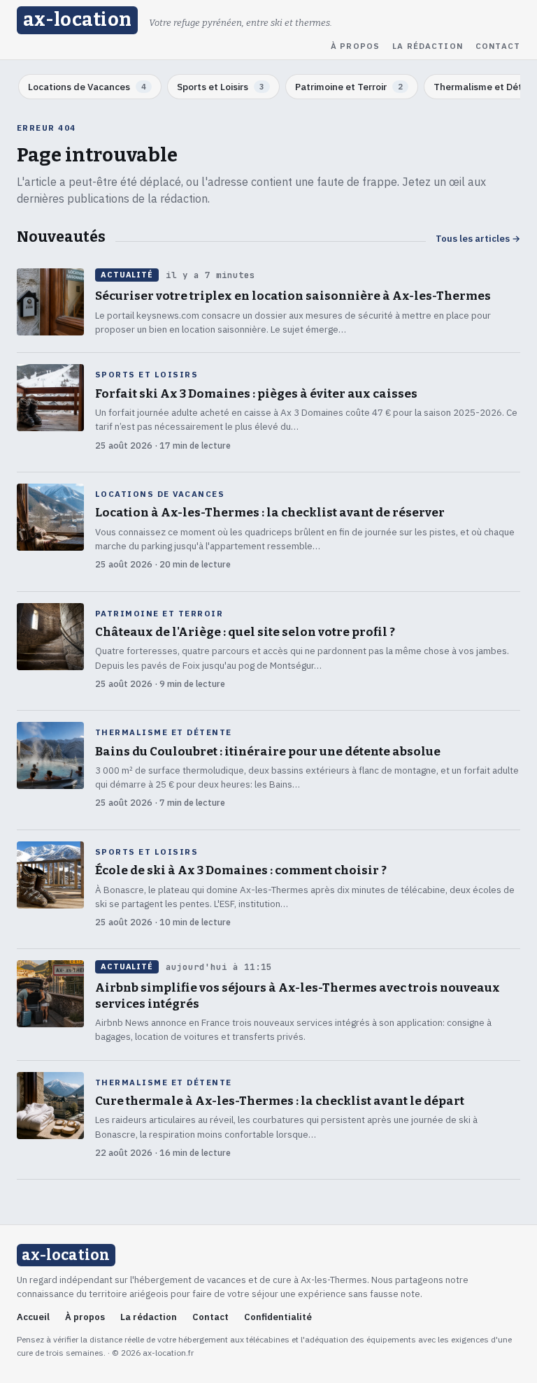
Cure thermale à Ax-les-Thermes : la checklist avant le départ (279, 1101)
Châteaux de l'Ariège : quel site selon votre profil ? (245, 632)
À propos (355, 46)
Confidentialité (278, 1317)
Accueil (33, 1317)
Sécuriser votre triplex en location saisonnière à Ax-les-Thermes (293, 296)
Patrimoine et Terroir (159, 613)
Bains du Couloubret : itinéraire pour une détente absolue (268, 751)
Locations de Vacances (159, 494)
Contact (497, 46)
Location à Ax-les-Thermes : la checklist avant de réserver (270, 512)
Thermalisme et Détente (163, 732)
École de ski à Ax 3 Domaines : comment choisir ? (241, 870)
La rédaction (427, 46)
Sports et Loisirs (146, 374)
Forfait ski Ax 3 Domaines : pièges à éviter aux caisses (256, 393)
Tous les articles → (478, 238)
